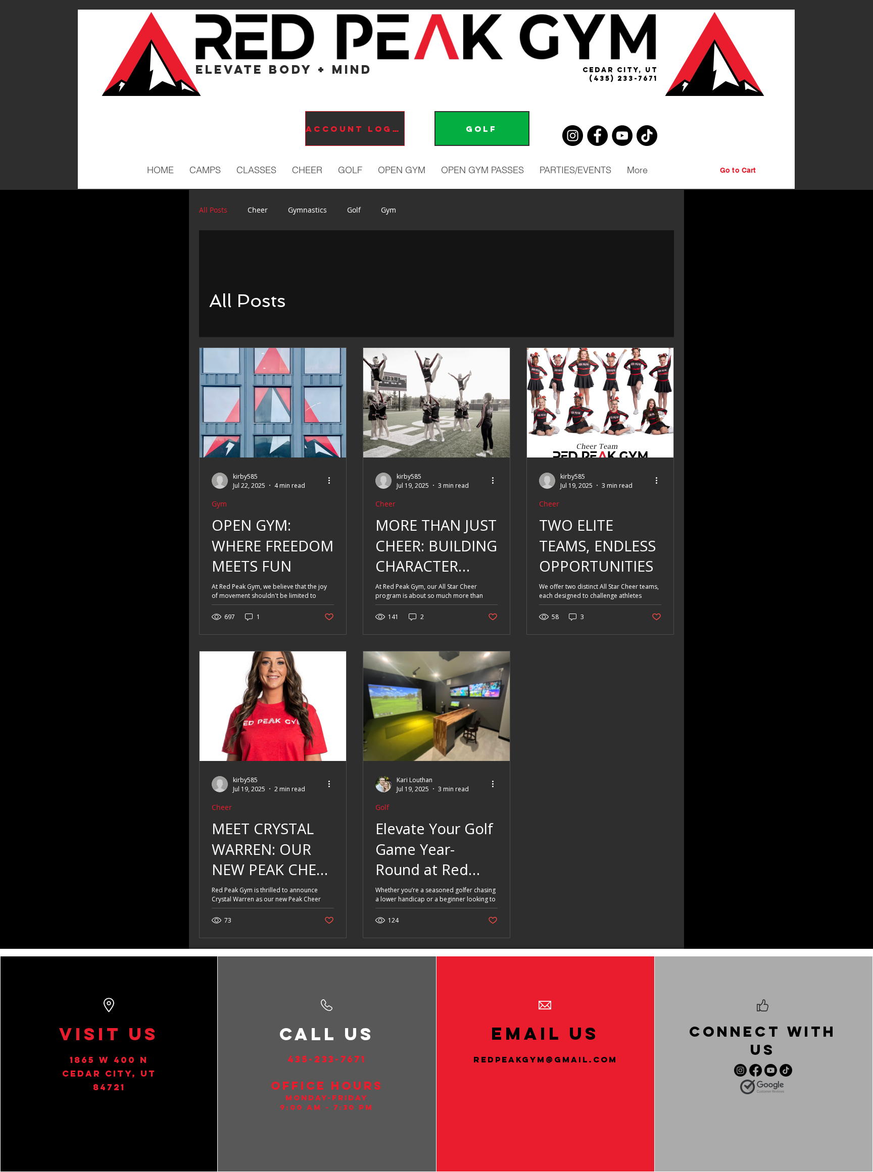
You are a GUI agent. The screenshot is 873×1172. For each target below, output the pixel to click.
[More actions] (332, 481)
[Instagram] (572, 135)
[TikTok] (647, 135)
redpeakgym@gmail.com (545, 1059)
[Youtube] (770, 1070)
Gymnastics (307, 210)
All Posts (213, 210)
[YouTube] (622, 135)
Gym (388, 210)
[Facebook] (597, 135)
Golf (354, 210)
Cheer (258, 210)
